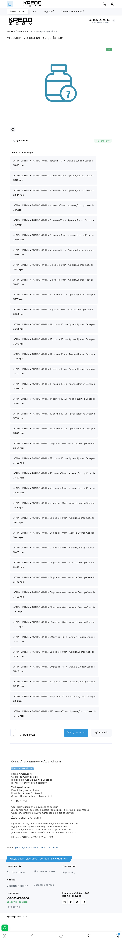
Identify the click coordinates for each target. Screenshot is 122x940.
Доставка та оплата (44, 871)
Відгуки (49, 11)
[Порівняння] (61, 936)
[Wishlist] (12, 129)
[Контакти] (104, 4)
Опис (35, 11)
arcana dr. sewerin (49, 847)
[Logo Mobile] (32, 4)
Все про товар (17, 11)
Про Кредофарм (16, 872)
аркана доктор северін (26, 847)
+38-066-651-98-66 (99, 20)
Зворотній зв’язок (44, 885)
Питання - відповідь (72, 11)
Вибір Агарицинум (22, 152)
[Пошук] (33, 936)
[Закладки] (89, 936)
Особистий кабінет (17, 885)
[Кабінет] (112, 4)
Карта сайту (69, 872)
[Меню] (17, 4)
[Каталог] (4, 936)
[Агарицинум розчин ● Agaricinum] (61, 83)
